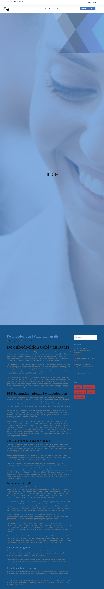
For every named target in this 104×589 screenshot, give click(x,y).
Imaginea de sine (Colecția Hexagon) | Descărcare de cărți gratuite (83, 366)
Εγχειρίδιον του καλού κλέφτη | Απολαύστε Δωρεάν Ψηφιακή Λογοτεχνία (84, 350)
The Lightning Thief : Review (82, 374)
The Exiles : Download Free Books (84, 358)
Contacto (60, 9)
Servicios (52, 9)
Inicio (35, 9)
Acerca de (43, 9)
